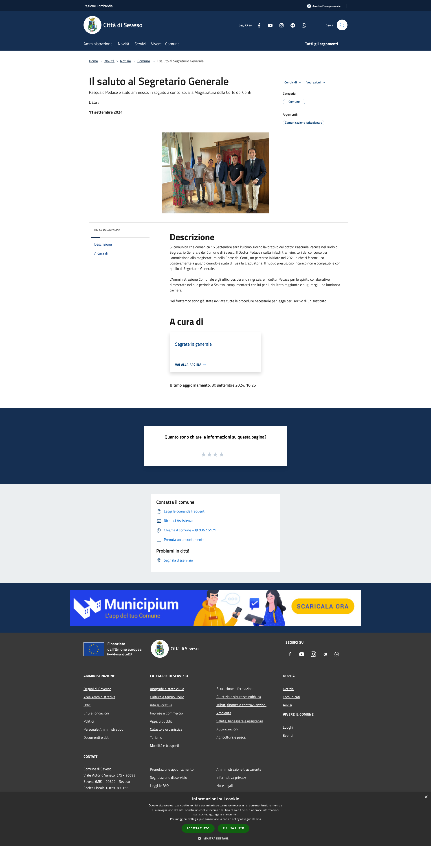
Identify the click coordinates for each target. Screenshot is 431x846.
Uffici (87, 705)
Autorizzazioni (227, 729)
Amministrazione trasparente (238, 769)
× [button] (426, 797)
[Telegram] (290, 25)
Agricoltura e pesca (231, 737)
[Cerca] (342, 25)
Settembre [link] (224, 247)
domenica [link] (202, 247)
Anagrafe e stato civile (167, 689)
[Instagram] (279, 25)
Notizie (125, 61)
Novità (109, 61)
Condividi (290, 82)
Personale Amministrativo (103, 729)
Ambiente (223, 713)
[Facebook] (257, 25)
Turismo (156, 737)
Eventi (288, 735)
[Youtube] (268, 25)
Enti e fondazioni (96, 713)
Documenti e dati (97, 737)
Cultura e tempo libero (167, 697)
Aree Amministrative (99, 697)
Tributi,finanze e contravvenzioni (241, 704)
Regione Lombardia (98, 6)
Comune (143, 61)
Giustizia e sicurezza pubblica (238, 696)
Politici (89, 721)
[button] (215, 838)
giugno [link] (200, 263)
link (258, 819)
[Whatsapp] (302, 25)
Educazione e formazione (235, 688)
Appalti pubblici (161, 721)
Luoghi (288, 727)
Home (93, 61)
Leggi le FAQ (159, 785)
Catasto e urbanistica (166, 729)
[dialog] (215, 819)
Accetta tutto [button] (198, 828)
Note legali (224, 785)
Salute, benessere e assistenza (239, 721)
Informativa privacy (231, 777)
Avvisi (287, 705)
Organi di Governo (97, 689)
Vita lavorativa (161, 705)
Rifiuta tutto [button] (233, 828)
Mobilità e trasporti (164, 745)
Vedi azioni (313, 82)
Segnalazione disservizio (168, 777)
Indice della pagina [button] (107, 230)
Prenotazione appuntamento (172, 769)
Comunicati (291, 697)
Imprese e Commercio (166, 713)
